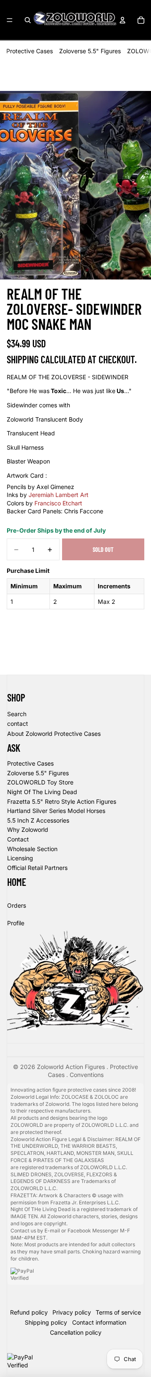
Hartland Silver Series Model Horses (56, 810)
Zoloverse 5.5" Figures (90, 50)
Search (16, 713)
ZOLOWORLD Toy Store (40, 782)
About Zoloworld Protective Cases (54, 733)
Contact (18, 839)
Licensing (20, 858)
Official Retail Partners (37, 867)
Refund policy (29, 1312)
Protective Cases (29, 50)
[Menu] (9, 20)
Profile (15, 923)
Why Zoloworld (27, 829)
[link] (59, 494)
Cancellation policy (76, 1332)
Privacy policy (71, 1312)
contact (17, 723)
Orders (16, 905)
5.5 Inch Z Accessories (38, 820)
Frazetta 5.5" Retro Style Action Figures (61, 801)
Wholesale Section (32, 848)
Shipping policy (46, 1322)
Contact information (99, 1322)
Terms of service (118, 1312)
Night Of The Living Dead (42, 791)
